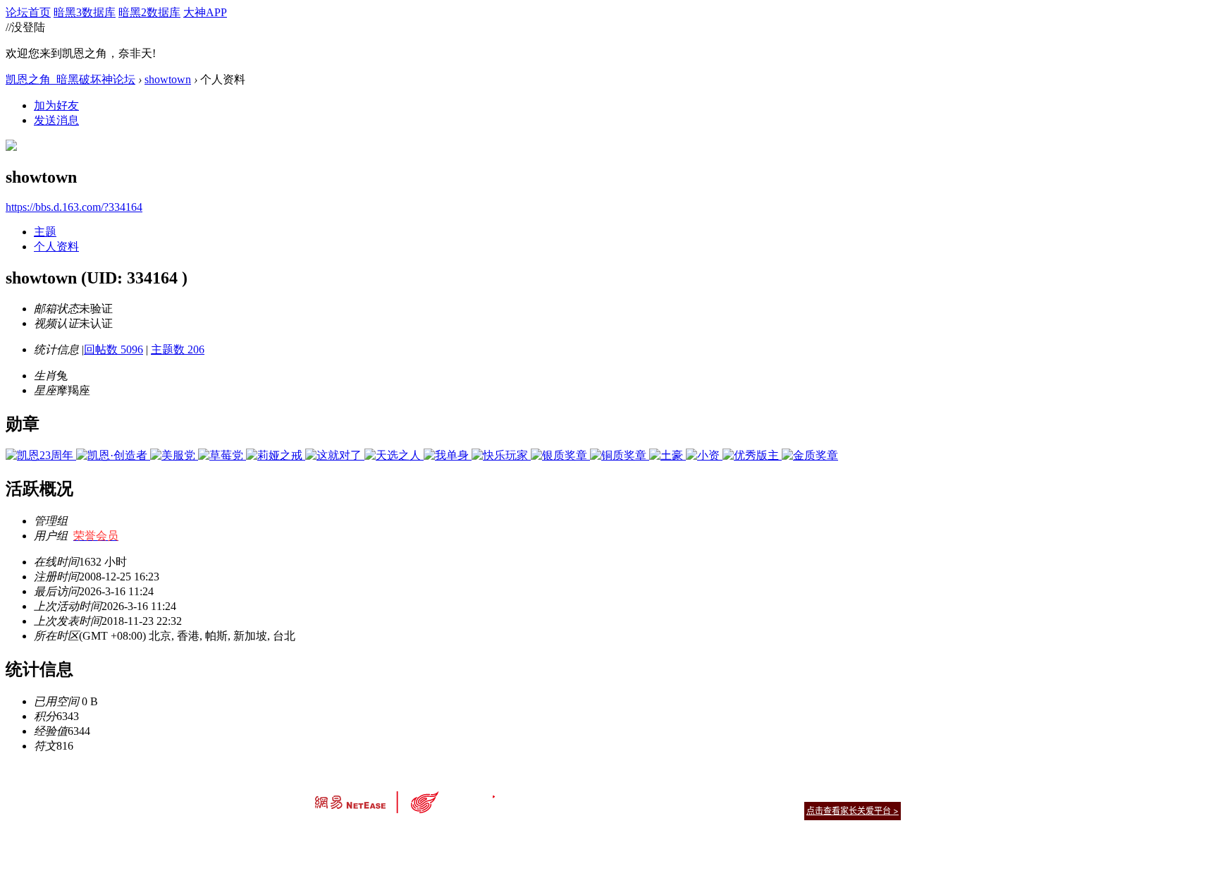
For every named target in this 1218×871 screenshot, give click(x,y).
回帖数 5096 (113, 349)
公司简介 (545, 793)
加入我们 (884, 793)
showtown (167, 79)
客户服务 (588, 793)
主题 (45, 232)
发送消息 (56, 120)
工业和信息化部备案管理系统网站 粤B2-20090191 (510, 835)
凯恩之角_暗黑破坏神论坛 (70, 79)
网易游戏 (799, 793)
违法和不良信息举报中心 (361, 835)
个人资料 (56, 246)
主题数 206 (177, 349)
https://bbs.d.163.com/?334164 (74, 207)
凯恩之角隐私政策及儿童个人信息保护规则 (694, 793)
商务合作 (842, 793)
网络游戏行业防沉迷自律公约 (709, 810)
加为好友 (56, 105)
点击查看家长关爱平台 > (852, 810)
